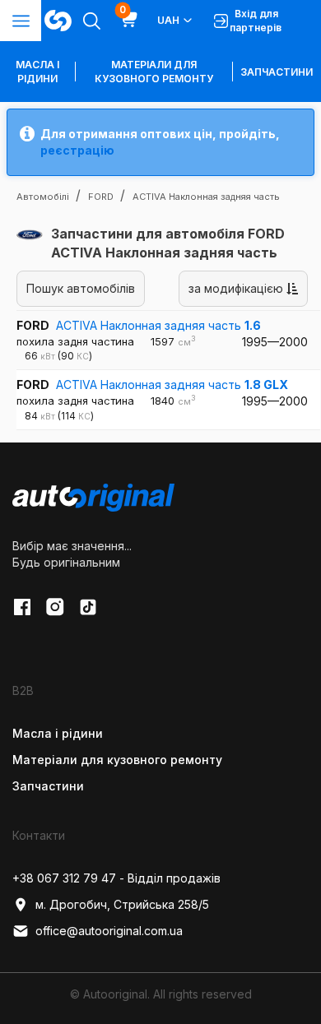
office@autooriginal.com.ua (109, 931)
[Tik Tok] (88, 607)
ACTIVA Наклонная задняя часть (158, 325)
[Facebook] (22, 607)
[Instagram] (55, 607)
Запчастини (276, 72)
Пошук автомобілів (80, 288)
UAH (168, 20)
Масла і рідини (57, 733)
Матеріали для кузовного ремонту (154, 71)
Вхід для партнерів (255, 20)
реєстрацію (77, 150)
